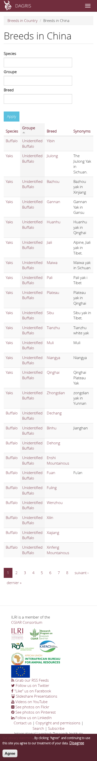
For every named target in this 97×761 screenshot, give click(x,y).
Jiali (49, 242)
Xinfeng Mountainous (58, 550)
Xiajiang (53, 532)
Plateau (53, 292)
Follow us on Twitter (32, 685)
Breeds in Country (22, 20)
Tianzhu (53, 327)
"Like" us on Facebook (32, 690)
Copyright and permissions (58, 722)
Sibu (50, 312)
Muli (50, 342)
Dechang (54, 412)
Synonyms (82, 130)
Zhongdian (56, 392)
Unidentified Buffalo (32, 143)
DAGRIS (23, 5)
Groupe (10, 71)
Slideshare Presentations (36, 696)
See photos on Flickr (31, 706)
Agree (10, 753)
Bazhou (53, 181)
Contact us (23, 722)
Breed (9, 89)
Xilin (50, 517)
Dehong (53, 442)
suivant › (82, 572)
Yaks (9, 155)
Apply (11, 116)
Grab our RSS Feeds (31, 680)
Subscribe (56, 728)
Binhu (51, 427)
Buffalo (12, 140)
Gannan (53, 201)
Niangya (53, 357)
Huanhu (53, 221)
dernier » (14, 582)
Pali (49, 277)
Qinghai (53, 372)
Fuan (51, 472)
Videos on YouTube (31, 701)
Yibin (51, 140)
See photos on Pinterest (35, 712)
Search (38, 728)
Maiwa (52, 262)
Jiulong (52, 155)
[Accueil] (7, 6)
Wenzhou (55, 502)
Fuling (52, 487)
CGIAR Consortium (26, 622)
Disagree (76, 742)
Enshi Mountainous (58, 460)
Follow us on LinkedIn (33, 717)
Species (10, 53)
